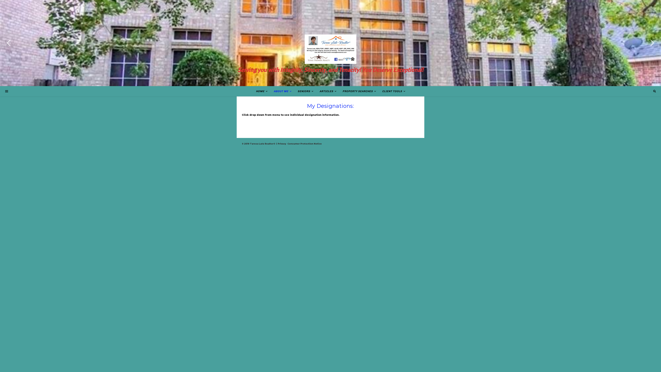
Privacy (282, 143)
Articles (326, 91)
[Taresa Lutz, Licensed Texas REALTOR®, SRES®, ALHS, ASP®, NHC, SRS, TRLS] (330, 49)
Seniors (304, 91)
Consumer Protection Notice (304, 143)
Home (260, 91)
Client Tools (392, 91)
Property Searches (358, 91)
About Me (281, 91)
